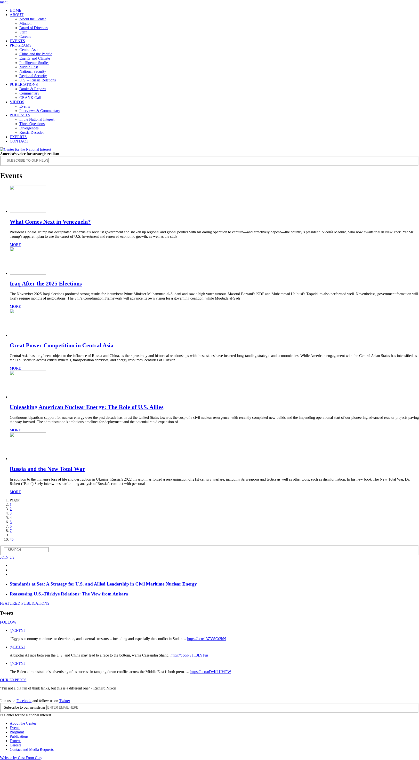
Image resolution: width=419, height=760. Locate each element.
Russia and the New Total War (47, 469)
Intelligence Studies (34, 63)
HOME (15, 10)
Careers (25, 36)
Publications (19, 736)
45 (12, 539)
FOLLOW (8, 622)
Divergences (29, 128)
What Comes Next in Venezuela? (50, 222)
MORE (15, 245)
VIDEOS (17, 102)
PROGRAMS (21, 45)
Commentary (29, 93)
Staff (23, 32)
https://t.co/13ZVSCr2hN (206, 639)
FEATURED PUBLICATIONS (24, 603)
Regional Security (33, 76)
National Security (32, 71)
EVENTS (17, 41)
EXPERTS (18, 137)
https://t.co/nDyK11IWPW (210, 672)
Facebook (24, 701)
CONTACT (19, 141)
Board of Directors (33, 28)
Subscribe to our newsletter (24, 707)
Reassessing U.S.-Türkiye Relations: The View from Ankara (69, 593)
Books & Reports (32, 89)
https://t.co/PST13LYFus (189, 655)
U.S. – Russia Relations (37, 80)
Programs (17, 732)
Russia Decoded (31, 132)
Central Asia (28, 50)
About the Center (32, 19)
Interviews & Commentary (39, 111)
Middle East (28, 67)
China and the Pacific (35, 54)
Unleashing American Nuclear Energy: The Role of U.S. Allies (86, 407)
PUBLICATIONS (24, 84)
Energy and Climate (34, 58)
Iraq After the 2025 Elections (46, 283)
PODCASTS (20, 115)
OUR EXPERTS (13, 680)
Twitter (64, 701)
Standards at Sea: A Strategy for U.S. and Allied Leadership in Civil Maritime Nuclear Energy (103, 583)
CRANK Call (30, 97)
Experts (15, 741)
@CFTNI (17, 630)
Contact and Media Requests (32, 749)
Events (24, 106)
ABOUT (17, 15)
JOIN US (7, 557)
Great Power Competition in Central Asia (61, 345)
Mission (25, 23)
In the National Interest (36, 119)
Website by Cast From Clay (21, 758)
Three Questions (32, 124)
